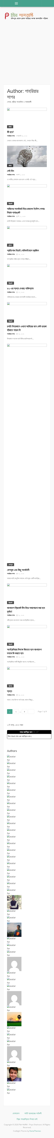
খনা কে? (36, 732)
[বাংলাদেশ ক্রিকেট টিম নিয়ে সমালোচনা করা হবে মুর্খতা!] (27, 593)
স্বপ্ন (9, 691)
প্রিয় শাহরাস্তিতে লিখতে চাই (27, 1119)
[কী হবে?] (27, 117)
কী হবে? (10, 132)
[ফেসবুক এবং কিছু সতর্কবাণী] (27, 454)
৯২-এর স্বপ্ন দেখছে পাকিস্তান (20, 288)
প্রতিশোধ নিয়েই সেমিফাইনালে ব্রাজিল (23, 250)
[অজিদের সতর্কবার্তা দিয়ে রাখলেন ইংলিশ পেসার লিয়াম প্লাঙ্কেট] (27, 194)
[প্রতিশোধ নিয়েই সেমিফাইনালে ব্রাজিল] (27, 236)
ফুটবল (10, 245)
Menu (15, 3)
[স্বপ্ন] (27, 676)
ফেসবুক (11, 564)
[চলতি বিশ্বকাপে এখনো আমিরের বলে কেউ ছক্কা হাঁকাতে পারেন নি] (27, 312)
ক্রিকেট (10, 203)
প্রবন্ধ (10, 686)
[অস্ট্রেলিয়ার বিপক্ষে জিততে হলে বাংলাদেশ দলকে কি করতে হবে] (27, 635)
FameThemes (35, 1131)
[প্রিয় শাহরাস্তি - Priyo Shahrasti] (27, 15)
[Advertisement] (27, 52)
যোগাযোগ (16, 1113)
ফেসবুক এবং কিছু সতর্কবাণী (18, 569)
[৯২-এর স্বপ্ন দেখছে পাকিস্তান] (27, 274)
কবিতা (10, 127)
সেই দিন (10, 170)
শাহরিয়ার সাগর (11, 136)
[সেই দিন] (27, 156)
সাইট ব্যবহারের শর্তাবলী (33, 1113)
